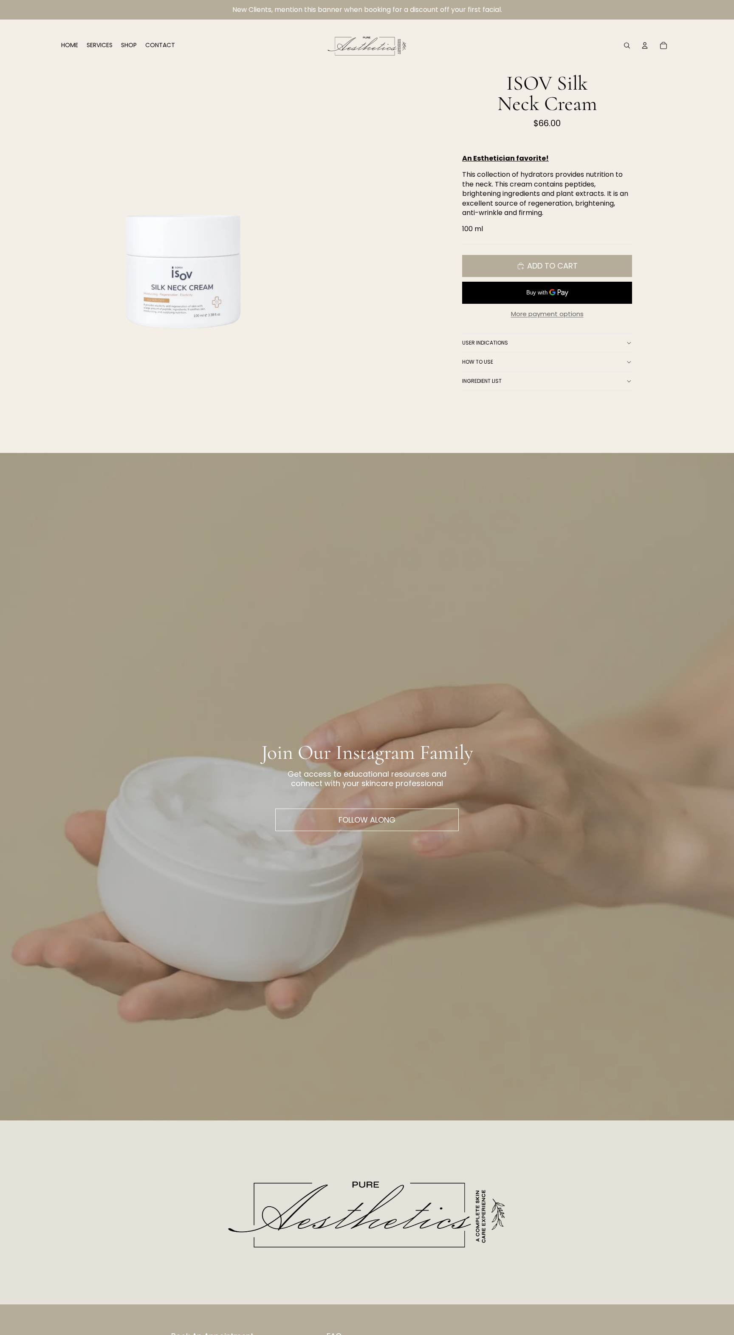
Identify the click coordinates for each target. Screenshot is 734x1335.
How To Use (477, 361)
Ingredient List (482, 381)
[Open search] (627, 45)
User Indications (485, 342)
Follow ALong (367, 820)
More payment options (547, 314)
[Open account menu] (644, 45)
